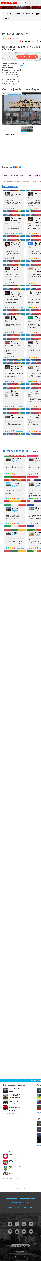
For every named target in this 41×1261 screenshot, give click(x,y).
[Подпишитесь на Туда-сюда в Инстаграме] (17, 1234)
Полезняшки (18, 14)
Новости (29, 14)
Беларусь (22, 29)
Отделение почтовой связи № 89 (16, 294)
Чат (6, 19)
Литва (15, 533)
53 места (14, 486)
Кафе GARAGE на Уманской (16, 344)
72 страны (36, 451)
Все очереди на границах (12, 1179)
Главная (5, 29)
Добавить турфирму (14, 1207)
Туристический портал (20, 1253)
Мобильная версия (21, 1188)
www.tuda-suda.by (24, 1251)
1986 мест (15, 461)
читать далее (19, 208)
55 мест (14, 536)
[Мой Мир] (20, 167)
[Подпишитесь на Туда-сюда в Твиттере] (24, 1234)
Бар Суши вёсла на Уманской (15, 245)
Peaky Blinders (14, 318)
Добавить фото (27, 41)
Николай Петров (14, 94)
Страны (8, 14)
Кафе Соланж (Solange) (15, 393)
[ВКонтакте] (14, 167)
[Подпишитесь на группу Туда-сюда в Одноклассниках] (31, 1227)
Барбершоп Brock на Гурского (16, 368)
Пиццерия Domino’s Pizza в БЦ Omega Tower (17, 194)
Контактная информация (27, 1198)
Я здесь (27, 3)
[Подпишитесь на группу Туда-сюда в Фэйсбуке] (17, 1227)
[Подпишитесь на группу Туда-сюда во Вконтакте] (24, 1227)
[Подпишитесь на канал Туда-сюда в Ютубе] (31, 1234)
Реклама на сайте (11, 1198)
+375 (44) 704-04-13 (17, 65)
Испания (16, 483)
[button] (30, 128)
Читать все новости (10, 1113)
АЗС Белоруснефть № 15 (17, 417)
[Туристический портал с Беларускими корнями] (20, 1245)
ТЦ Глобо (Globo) (15, 269)
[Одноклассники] (17, 167)
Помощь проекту (28, 1207)
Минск (28, 29)
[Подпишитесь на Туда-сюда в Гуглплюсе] (10, 1234)
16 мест (14, 511)
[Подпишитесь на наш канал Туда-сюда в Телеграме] (10, 1227)
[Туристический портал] (9, 3)
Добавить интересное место (20, 1202)
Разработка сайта (21, 1256)
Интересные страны (15, 451)
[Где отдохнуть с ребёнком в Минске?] (20, 8)
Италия (16, 508)
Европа (16, 29)
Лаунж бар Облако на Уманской (16, 220)
